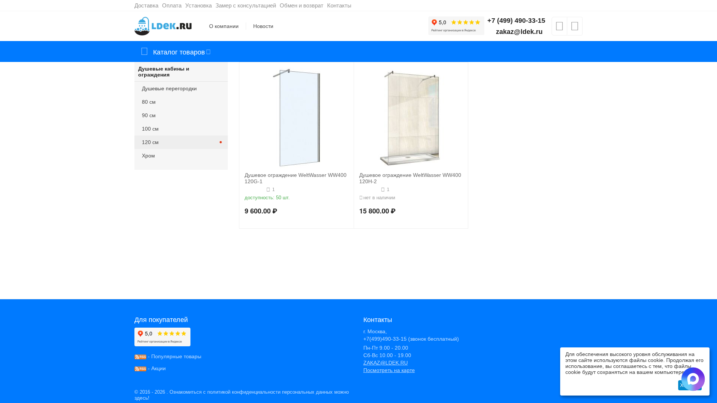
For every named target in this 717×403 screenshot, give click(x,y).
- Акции (156, 368)
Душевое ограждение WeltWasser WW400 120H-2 (410, 178)
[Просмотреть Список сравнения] (574, 28)
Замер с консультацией (245, 5)
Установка (198, 5)
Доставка (146, 5)
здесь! (141, 398)
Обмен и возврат (301, 5)
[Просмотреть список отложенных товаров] (559, 28)
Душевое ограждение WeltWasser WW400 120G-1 (296, 178)
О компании (224, 26)
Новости (263, 26)
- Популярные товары (173, 356)
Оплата (171, 5)
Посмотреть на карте (389, 370)
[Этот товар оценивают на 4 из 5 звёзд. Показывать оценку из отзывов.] (254, 190)
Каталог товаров (179, 51)
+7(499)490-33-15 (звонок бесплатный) (411, 339)
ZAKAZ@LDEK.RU (385, 363)
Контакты (339, 5)
